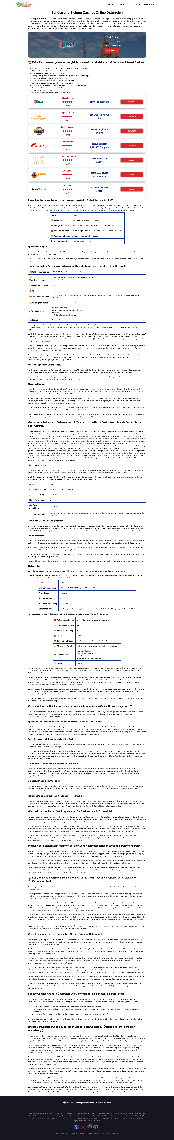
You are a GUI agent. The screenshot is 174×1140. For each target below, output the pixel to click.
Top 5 (129, 4)
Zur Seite (132, 102)
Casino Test (109, 4)
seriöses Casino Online (89, 1133)
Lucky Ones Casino (67, 156)
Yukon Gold (56, 23)
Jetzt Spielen (112, 51)
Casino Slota (67, 142)
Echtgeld (138, 4)
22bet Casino (67, 98)
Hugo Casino (67, 171)
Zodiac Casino (67, 127)
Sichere (121, 4)
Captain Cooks (67, 113)
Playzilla (67, 185)
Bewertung (149, 4)
